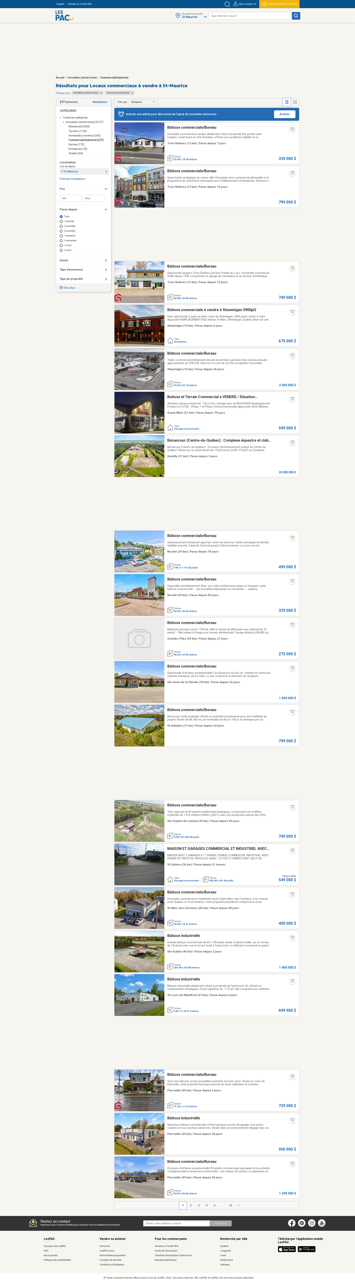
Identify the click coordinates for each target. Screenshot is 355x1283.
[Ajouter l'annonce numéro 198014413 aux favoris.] (292, 539)
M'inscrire (220, 1223)
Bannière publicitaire (165, 1260)
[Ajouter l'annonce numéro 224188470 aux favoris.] (292, 713)
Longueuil (225, 1250)
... (223, 1205)
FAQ (46, 1250)
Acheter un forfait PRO (166, 1246)
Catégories (68, 110)
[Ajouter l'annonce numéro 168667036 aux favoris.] (292, 400)
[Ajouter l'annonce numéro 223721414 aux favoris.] (292, 939)
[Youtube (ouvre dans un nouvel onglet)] (322, 1226)
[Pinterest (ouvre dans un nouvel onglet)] (302, 1226)
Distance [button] (136, 102)
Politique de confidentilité (57, 1260)
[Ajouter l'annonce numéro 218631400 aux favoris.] (292, 669)
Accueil (60, 77)
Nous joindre (51, 1255)
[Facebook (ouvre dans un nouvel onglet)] (292, 1226)
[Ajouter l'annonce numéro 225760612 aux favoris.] (292, 313)
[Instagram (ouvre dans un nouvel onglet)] (312, 1226)
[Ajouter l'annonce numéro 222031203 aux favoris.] (292, 269)
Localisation (68, 162)
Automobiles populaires (113, 1255)
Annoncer (105, 1246)
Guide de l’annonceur (166, 1250)
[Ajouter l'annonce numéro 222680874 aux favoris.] (292, 1164)
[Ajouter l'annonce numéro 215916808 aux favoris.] (292, 174)
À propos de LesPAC (55, 1246)
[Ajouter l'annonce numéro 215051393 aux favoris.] (292, 1121)
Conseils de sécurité (110, 1260)
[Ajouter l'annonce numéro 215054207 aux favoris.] (292, 895)
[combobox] (250, 16)
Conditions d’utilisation (112, 1264)
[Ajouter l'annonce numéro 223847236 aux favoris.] (292, 582)
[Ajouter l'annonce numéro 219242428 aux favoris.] (292, 130)
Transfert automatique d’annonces (173, 1255)
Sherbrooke (226, 1260)
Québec (224, 1246)
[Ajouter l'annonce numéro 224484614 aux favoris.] (292, 1077)
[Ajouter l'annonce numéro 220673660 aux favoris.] (292, 356)
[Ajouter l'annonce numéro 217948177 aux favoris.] (292, 808)
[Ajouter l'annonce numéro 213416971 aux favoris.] (292, 626)
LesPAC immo (107, 1250)
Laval (223, 1255)
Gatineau (225, 1264)
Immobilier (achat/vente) (82, 77)
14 (230, 1205)
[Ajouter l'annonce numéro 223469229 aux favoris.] (292, 852)
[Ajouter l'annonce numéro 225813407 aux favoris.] (292, 982)
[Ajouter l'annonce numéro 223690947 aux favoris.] (292, 443)
